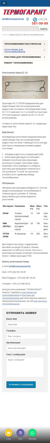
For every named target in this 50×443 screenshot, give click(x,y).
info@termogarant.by (20, 266)
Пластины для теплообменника (22, 57)
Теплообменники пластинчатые (22, 44)
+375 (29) (40, 21)
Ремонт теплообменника (18, 63)
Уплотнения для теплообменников (14, 51)
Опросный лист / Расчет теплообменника (27, 34)
